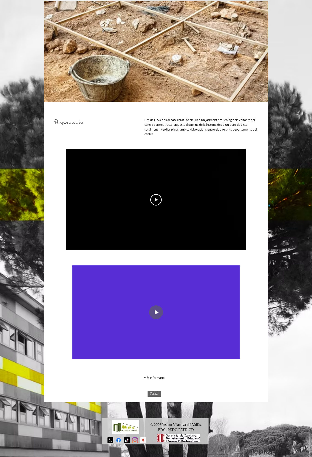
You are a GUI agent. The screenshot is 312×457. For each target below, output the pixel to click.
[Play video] (156, 200)
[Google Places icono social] (143, 440)
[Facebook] (119, 440)
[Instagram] (135, 440)
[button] (154, 377)
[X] (110, 440)
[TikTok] (127, 440)
